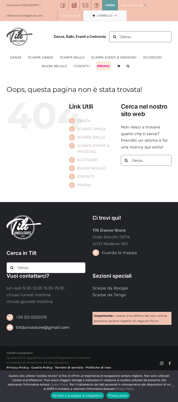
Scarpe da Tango (109, 294)
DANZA (83, 121)
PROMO (84, 185)
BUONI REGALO (91, 168)
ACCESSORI (87, 160)
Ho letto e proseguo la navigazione (77, 395)
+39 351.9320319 (31, 317)
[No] (172, 386)
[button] (128, 65)
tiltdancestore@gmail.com (25, 15)
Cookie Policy (59, 384)
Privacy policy (118, 395)
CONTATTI (85, 176)
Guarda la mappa (119, 252)
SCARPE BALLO (91, 137)
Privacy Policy (124, 388)
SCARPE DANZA (91, 129)
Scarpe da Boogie (110, 288)
